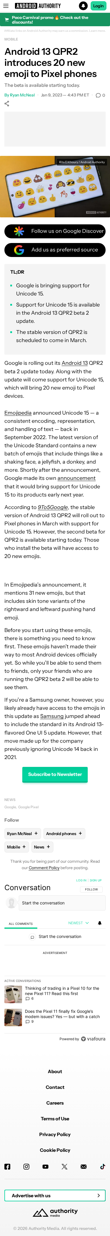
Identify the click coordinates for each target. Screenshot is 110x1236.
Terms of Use (55, 1118)
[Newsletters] (84, 1167)
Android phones (64, 833)
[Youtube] (45, 1167)
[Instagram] (26, 1167)
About (55, 1071)
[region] (55, 961)
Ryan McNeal (22, 95)
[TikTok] (103, 1167)
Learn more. (97, 31)
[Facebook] (7, 1167)
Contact (55, 1087)
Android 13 (75, 363)
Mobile (11, 39)
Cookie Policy (55, 1150)
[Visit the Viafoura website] (93, 1038)
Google (10, 807)
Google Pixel (28, 807)
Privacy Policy (55, 1134)
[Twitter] (64, 1167)
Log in (81, 880)
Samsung (52, 716)
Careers (55, 1103)
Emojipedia (18, 413)
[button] (55, 6)
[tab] (20, 923)
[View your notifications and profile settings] (100, 923)
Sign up (95, 880)
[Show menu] (6, 6)
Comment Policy (44, 867)
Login (98, 5)
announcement (76, 478)
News (10, 799)
